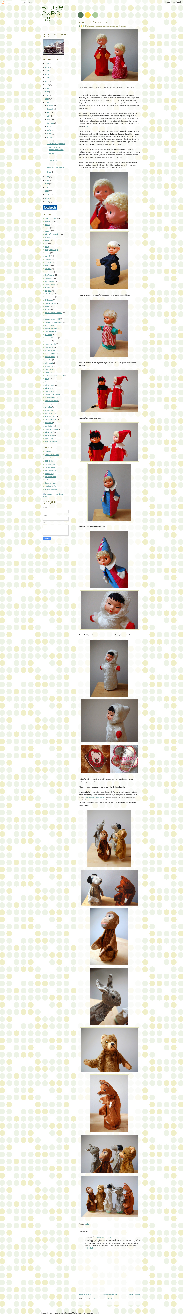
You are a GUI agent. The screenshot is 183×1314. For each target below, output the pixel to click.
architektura (49, 221)
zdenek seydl (49, 294)
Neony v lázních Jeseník (55, 167)
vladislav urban (50, 353)
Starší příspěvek (134, 1294)
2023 (47, 74)
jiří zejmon (48, 316)
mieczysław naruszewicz (53, 322)
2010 (47, 191)
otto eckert (48, 372)
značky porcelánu (51, 328)
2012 (47, 184)
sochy (47, 379)
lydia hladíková (50, 416)
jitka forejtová (49, 275)
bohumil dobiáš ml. (51, 338)
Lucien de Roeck (51, 467)
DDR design (49, 461)
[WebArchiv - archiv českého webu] (56, 496)
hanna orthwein (50, 344)
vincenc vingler (50, 350)
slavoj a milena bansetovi (53, 313)
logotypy (48, 309)
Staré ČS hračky (51, 486)
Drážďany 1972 (52, 160)
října (49, 112)
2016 (47, 99)
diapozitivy (48, 262)
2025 (47, 67)
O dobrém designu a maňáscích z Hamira (105, 26)
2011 (47, 187)
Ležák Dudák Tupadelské (56, 144)
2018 (47, 92)
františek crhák (50, 397)
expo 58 (48, 256)
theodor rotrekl (50, 382)
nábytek (48, 291)
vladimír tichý (49, 325)
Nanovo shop (49, 474)
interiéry (48, 287)
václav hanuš (49, 385)
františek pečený (51, 404)
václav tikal (49, 388)
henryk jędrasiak (51, 331)
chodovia (48, 341)
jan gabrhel (49, 410)
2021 (47, 81)
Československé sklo (52, 458)
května (49, 130)
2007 (47, 202)
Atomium (48, 451)
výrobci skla (49, 438)
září (48, 116)
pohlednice (48, 278)
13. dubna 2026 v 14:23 (102, 1237)
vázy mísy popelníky (52, 234)
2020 (47, 85)
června (50, 126)
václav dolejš (49, 432)
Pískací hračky (50, 480)
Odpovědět (89, 1248)
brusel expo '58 (54, 13)
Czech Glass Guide (52, 455)
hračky (87, 1224)
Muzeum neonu (50, 470)
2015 (47, 102)
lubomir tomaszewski (52, 319)
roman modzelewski (52, 429)
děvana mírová (50, 357)
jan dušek (48, 407)
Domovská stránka (110, 1294)
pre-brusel (48, 335)
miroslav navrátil (50, 419)
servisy (47, 225)
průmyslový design (51, 250)
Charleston (50, 153)
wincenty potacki (51, 441)
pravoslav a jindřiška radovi (54, 375)
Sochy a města (50, 483)
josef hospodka (50, 413)
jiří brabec (48, 360)
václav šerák (49, 435)
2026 (47, 63)
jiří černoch (49, 300)
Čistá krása (51, 157)
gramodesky (49, 272)
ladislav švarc (50, 366)
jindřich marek (50, 297)
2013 (47, 180)
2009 (47, 194)
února (49, 141)
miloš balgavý (49, 369)
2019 (47, 88)
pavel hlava (49, 423)
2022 (47, 77)
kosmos (48, 269)
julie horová (49, 363)
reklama (48, 259)
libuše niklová (49, 281)
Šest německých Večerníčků (57, 164)
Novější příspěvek (85, 1294)
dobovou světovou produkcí (95, 797)
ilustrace (48, 265)
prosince (50, 105)
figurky (47, 228)
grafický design (50, 218)
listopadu (50, 109)
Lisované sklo (50, 464)
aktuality (48, 231)
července (50, 123)
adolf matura (49, 391)
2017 (47, 95)
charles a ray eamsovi (52, 394)
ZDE (87, 126)
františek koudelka (51, 401)
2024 (47, 70)
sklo (46, 243)
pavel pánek (49, 426)
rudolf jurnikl (49, 347)
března (50, 137)
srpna (49, 119)
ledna (49, 172)
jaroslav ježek (50, 237)
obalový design (50, 284)
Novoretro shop (50, 477)
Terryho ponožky (51, 489)
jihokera (47, 306)
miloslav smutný (50, 303)
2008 (47, 198)
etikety (47, 240)
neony (47, 247)
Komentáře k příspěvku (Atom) (104, 1299)
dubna (49, 134)
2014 (47, 177)
